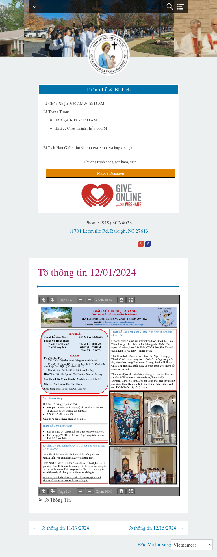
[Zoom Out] (81, 300)
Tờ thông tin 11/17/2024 (65, 527)
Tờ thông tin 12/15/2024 (152, 527)
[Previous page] (43, 300)
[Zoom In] (90, 300)
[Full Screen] (130, 300)
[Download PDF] (121, 300)
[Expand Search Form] (169, 6)
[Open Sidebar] (180, 7)
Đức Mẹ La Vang (155, 544)
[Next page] (52, 300)
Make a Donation (110, 173)
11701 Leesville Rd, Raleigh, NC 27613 (108, 231)
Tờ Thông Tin (57, 499)
